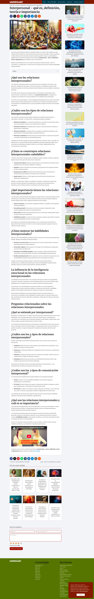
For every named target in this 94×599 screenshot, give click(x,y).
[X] (14, 16)
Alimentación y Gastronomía (66, 565)
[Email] (35, 16)
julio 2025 (37, 568)
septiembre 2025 (39, 565)
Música (61, 586)
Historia (61, 577)
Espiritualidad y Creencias (65, 574)
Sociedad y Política (64, 591)
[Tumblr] (25, 16)
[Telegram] (32, 16)
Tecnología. (62, 593)
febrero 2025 (38, 576)
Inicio (44, 2)
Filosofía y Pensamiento (65, 576)
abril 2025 (37, 573)
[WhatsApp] (21, 16)
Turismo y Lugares (78, 2)
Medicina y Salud (63, 583)
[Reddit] (39, 16)
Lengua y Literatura (64, 579)
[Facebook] (11, 16)
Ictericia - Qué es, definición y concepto (20, 461)
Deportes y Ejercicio (64, 571)
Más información (84, 591)
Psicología (62, 588)
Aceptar (80, 594)
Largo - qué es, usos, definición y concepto (50, 461)
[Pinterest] (18, 16)
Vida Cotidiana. (63, 596)
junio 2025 (37, 569)
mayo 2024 (37, 579)
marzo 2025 (37, 574)
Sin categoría (62, 590)
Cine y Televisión (52, 2)
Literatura (69, 2)
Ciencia (61, 568)
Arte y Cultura (61, 2)
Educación (62, 573)
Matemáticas (63, 582)
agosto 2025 (37, 566)
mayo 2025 (37, 571)
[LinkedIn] (28, 16)
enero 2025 (37, 577)
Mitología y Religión (64, 585)
